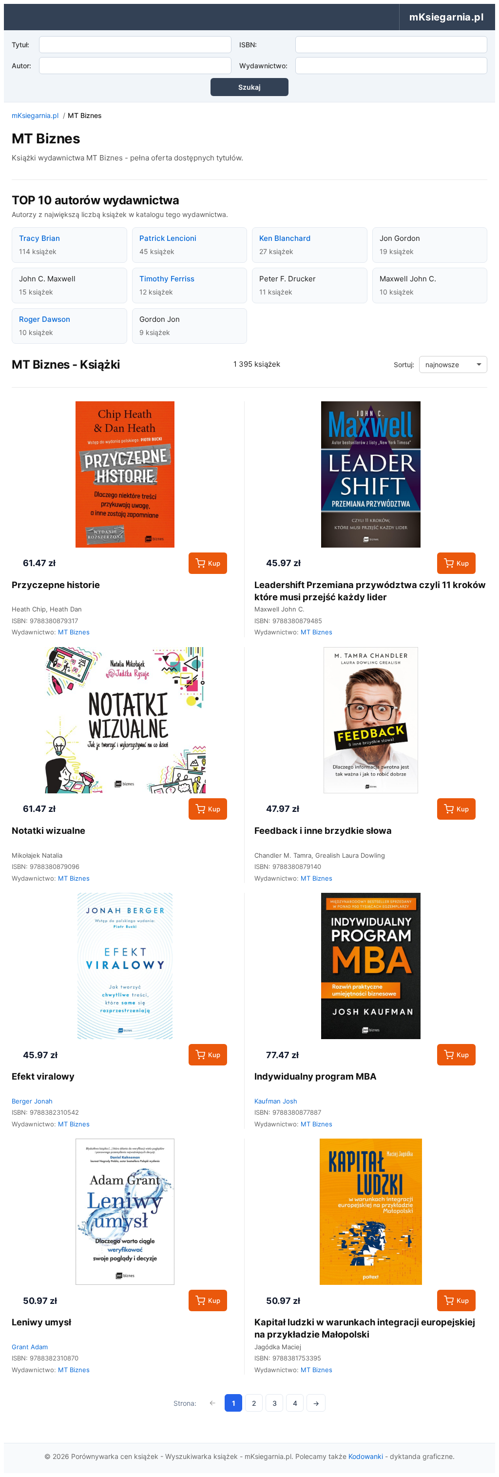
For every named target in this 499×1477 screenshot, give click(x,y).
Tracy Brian (39, 238)
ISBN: (248, 44)
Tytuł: (20, 44)
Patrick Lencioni (167, 238)
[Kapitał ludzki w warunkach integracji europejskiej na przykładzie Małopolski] (370, 1212)
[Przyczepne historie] (125, 474)
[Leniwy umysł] (125, 1212)
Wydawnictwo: (263, 65)
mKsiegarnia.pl (35, 115)
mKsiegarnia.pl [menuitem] (446, 17)
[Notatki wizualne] (125, 720)
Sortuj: (404, 364)
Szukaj (249, 87)
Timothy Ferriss (166, 278)
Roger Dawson (44, 319)
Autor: (21, 65)
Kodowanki (365, 1456)
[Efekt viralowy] (125, 966)
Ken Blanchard (284, 238)
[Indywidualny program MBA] (370, 966)
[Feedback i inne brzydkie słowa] (370, 720)
